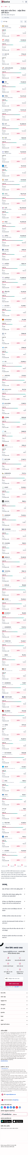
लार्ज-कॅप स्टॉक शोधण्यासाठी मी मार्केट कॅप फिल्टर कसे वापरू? (12, 922)
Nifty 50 (12, 866)
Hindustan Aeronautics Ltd (7, 362)
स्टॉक (6, 6)
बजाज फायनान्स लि (6, 110)
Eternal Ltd (5, 418)
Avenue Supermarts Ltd (7, 488)
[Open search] (23, 2)
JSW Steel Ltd (6, 376)
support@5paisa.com (11, 1094)
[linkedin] (14, 1107)
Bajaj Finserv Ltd (6, 404)
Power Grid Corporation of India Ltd (9, 529)
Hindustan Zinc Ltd (6, 501)
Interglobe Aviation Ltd (6, 655)
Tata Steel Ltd (6, 571)
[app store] (18, 1122)
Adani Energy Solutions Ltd (7, 683)
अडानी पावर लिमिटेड (5, 264)
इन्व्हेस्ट (18, 35)
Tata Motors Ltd (5, 795)
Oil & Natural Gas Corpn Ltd (7, 446)
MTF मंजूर (5, 21)
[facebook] (11, 1107)
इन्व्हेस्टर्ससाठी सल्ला (4, 1068)
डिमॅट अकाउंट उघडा (14, 984)
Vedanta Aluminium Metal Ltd (8, 781)
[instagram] (5, 1107)
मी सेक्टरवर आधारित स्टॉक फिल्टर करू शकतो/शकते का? (12, 936)
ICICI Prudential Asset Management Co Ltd (9, 851)
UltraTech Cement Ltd (7, 320)
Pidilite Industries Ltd (6, 823)
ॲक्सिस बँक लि (5, 292)
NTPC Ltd (4, 348)
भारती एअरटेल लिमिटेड (5, 40)
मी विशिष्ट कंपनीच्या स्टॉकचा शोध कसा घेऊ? (11, 916)
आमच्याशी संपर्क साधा (4, 1061)
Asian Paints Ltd (6, 515)
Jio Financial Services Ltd (7, 837)
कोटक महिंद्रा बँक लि (5, 250)
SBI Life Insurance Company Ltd (8, 767)
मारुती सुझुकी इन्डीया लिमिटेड (6, 208)
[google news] (20, 1107)
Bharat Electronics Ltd (6, 432)
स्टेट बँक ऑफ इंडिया (5, 82)
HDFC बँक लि (5, 54)
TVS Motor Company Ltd (7, 641)
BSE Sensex (5, 866)
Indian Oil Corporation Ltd (7, 669)
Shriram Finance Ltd (6, 474)
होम (1, 6)
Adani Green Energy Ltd (6, 627)
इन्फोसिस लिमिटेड (5, 166)
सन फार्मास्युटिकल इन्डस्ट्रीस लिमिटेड (8, 180)
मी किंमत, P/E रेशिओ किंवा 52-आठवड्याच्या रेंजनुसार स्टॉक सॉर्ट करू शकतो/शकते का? (11, 902)
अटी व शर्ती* (17, 986)
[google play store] (6, 1122)
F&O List (19, 866)
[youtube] (17, 1107)
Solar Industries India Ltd (7, 711)
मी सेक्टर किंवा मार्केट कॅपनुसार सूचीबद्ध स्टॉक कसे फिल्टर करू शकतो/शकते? (12, 895)
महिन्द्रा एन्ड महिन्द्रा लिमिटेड (6, 222)
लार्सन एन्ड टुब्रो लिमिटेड (6, 124)
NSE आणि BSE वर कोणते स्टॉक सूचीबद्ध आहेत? (12, 889)
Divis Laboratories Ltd (6, 585)
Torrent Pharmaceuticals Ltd (7, 697)
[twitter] (8, 1107)
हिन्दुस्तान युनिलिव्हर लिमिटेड (6, 152)
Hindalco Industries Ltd (6, 557)
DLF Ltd (4, 809)
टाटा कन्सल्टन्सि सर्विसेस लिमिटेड (7, 96)
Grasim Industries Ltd (6, 599)
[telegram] (2, 1107)
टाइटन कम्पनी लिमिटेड (5, 194)
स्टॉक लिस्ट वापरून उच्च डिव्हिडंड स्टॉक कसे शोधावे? (12, 909)
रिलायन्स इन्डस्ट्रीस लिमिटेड (6, 26)
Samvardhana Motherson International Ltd (7, 753)
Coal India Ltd (6, 543)
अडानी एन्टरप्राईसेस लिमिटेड (6, 236)
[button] (9, 6)
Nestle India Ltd (6, 460)
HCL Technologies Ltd (6, 306)
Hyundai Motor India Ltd (7, 739)
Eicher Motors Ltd (6, 613)
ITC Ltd (4, 334)
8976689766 (15, 1100)
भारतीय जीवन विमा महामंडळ (6, 138)
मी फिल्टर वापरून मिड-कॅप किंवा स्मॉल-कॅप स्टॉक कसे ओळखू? (12, 929)
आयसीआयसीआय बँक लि (7, 68)
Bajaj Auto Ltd (6, 390)
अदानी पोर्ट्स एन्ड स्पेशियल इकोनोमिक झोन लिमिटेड (9, 278)
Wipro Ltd (5, 725)
